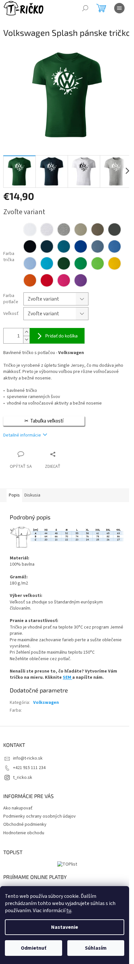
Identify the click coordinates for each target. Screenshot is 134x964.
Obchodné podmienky (25, 824)
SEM (67, 677)
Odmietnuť (33, 948)
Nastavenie (64, 927)
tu (68, 910)
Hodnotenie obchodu (23, 833)
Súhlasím (96, 948)
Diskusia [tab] (32, 495)
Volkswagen (46, 702)
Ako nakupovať (18, 808)
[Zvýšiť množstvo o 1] (26, 332)
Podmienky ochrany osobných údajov (39, 816)
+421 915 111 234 (29, 767)
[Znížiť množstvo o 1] (26, 339)
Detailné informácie (22, 435)
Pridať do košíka (61, 335)
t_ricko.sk (22, 777)
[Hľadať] (85, 8)
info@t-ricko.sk (28, 758)
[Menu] (119, 8)
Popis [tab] (14, 495)
